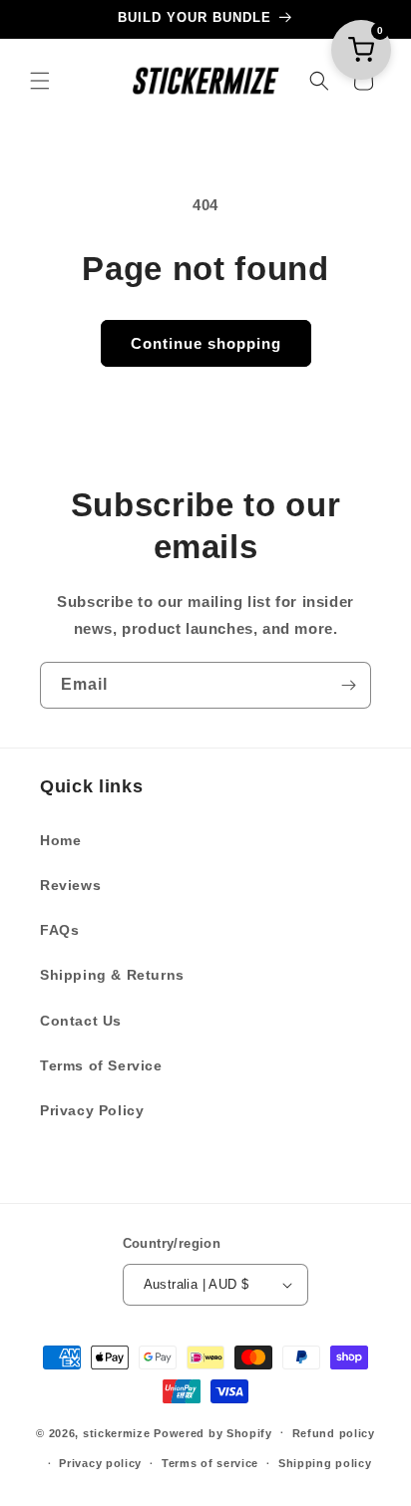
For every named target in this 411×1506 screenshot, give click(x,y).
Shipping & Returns (112, 975)
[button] (40, 81)
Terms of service (210, 1463)
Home (60, 840)
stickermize (117, 1432)
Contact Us (81, 1021)
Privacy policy (100, 1463)
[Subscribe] (348, 685)
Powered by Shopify (213, 1432)
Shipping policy (325, 1463)
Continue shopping (206, 343)
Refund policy (333, 1433)
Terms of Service (101, 1065)
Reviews (70, 885)
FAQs (59, 930)
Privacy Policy (92, 1110)
